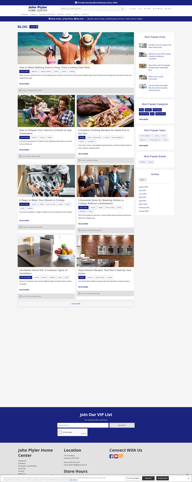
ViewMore (143, 119)
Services (68, 14)
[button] (130, 9)
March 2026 (143, 204)
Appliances (24, 14)
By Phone (69, 19)
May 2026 (142, 197)
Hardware (33, 14)
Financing (60, 14)
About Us (76, 14)
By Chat (79, 19)
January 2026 (144, 211)
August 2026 (143, 187)
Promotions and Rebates (47, 14)
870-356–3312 (74, 462)
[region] (96, 478)
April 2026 (142, 201)
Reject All (148, 478)
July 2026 (142, 190)
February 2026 (144, 207)
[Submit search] (122, 9)
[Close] (189, 478)
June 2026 (142, 194)
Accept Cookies (162, 478)
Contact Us (85, 14)
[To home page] (37, 9)
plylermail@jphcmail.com (77, 465)
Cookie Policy (73, 480)
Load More (75, 304)
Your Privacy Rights (133, 478)
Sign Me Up (122, 425)
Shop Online (56, 19)
